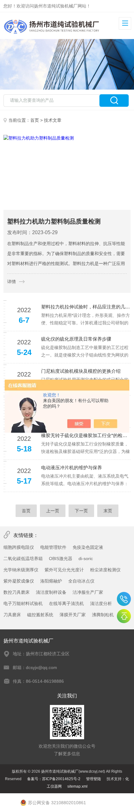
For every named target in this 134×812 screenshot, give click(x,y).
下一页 (81, 510)
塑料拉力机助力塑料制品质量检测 (54, 221)
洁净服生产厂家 (88, 592)
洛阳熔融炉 (51, 580)
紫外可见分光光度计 (64, 569)
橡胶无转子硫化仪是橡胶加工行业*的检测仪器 (86, 435)
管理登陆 (93, 779)
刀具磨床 (12, 614)
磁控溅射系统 (40, 614)
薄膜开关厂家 (73, 614)
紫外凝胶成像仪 (18, 580)
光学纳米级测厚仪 (20, 569)
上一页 (52, 510)
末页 (107, 510)
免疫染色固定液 (88, 547)
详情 (11, 281)
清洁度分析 (101, 603)
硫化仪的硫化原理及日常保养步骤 (76, 339)
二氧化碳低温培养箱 (23, 558)
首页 (34, 120)
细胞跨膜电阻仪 (18, 547)
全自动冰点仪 (81, 580)
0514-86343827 (124, 599)
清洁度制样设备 (51, 592)
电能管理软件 (53, 547)
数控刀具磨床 (16, 592)
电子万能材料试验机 (23, 603)
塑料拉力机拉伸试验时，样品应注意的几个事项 (86, 306)
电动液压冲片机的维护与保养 (71, 467)
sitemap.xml (77, 786)
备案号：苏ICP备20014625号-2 (53, 779)
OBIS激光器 (60, 558)
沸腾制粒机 (103, 614)
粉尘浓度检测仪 (105, 569)
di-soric (86, 558)
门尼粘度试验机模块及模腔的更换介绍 (81, 371)
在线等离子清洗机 (66, 603)
